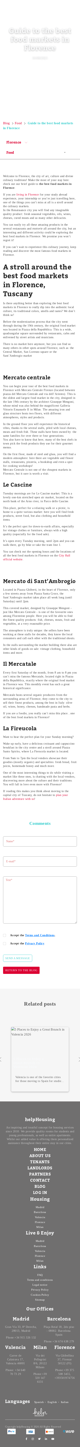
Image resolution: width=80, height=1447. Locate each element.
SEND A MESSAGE (17, 958)
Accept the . (32, 935)
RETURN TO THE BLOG (21, 970)
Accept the (27, 943)
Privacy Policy (34, 943)
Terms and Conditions (40, 935)
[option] (40, 1059)
